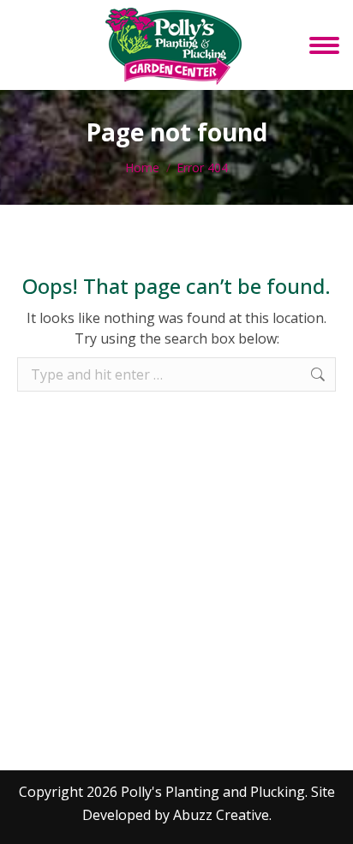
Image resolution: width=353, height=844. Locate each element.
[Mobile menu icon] (324, 45)
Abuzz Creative (221, 814)
